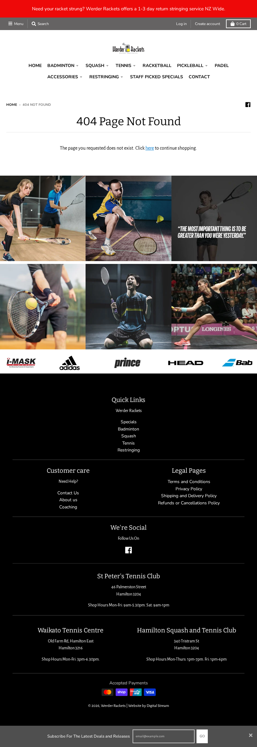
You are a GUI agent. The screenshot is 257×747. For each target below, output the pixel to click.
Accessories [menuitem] (62, 77)
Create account (207, 23)
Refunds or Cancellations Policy (189, 503)
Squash (128, 436)
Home (11, 104)
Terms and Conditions (189, 482)
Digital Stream (158, 706)
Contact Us (68, 493)
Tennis (128, 443)
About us (68, 500)
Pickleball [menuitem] (190, 66)
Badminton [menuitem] (60, 66)
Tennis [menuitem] (123, 66)
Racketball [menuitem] (157, 66)
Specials (129, 422)
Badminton (128, 429)
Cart (241, 23)
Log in (181, 23)
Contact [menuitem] (199, 77)
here (149, 148)
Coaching (68, 507)
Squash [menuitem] (95, 66)
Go (202, 736)
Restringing (129, 450)
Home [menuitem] (35, 66)
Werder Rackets (113, 706)
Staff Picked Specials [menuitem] (156, 77)
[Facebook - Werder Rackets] (248, 104)
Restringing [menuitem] (104, 77)
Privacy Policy (189, 489)
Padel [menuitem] (222, 66)
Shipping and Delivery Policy (189, 496)
